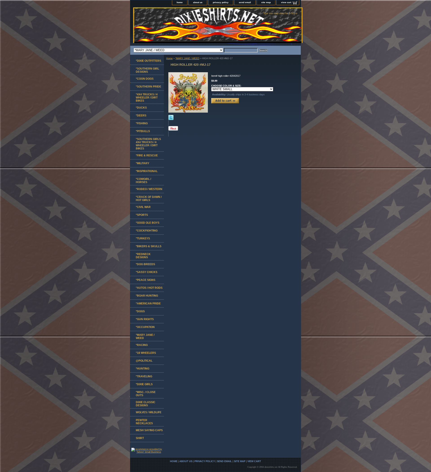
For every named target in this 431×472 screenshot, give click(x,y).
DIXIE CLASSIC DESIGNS (145, 404)
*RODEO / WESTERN (149, 189)
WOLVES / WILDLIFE (148, 412)
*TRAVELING (144, 376)
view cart (286, 2)
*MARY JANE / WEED (187, 58)
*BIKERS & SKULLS (148, 246)
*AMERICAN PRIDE (148, 303)
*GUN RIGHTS (145, 319)
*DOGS (140, 311)
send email (245, 2)
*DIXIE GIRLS (144, 384)
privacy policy (221, 2)
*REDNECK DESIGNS (143, 256)
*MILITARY (142, 163)
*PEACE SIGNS (145, 280)
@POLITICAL (144, 360)
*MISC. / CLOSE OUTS (146, 394)
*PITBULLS (143, 131)
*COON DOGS (145, 78)
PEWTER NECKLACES (144, 422)
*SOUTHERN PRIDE (148, 86)
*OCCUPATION (145, 327)
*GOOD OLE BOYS (147, 222)
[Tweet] (171, 119)
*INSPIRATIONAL (147, 171)
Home (169, 58)
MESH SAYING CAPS (149, 430)
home (180, 2)
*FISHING (142, 123)
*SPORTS (142, 214)
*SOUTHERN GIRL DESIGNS (147, 70)
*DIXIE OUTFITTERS (148, 60)
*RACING (142, 345)
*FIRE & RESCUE (147, 155)
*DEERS (141, 115)
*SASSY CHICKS (146, 272)
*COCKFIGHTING (147, 230)
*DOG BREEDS (145, 264)
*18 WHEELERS (146, 352)
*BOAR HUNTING (147, 295)
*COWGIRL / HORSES (143, 180)
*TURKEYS (143, 238)
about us (197, 2)
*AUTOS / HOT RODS (149, 287)
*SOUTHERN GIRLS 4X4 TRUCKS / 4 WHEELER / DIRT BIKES (148, 144)
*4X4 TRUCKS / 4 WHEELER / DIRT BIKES (147, 97)
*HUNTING (142, 368)
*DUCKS (141, 107)
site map (266, 2)
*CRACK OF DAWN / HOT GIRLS (149, 198)
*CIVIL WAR (143, 207)
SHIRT (140, 438)
